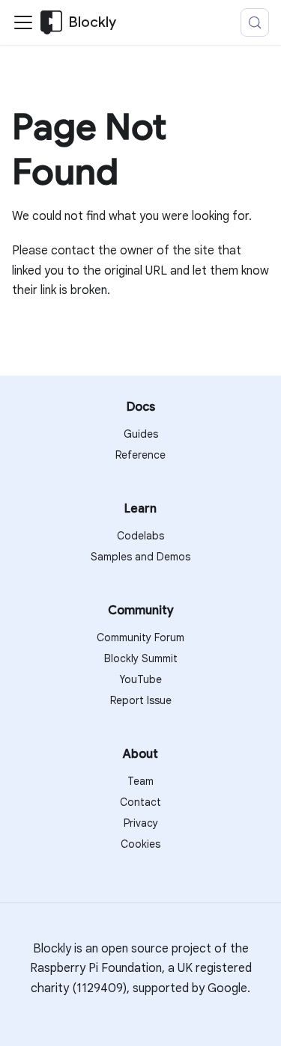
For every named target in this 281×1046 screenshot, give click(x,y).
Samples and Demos (140, 556)
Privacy (141, 823)
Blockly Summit (141, 658)
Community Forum (140, 637)
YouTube (140, 679)
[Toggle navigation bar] (23, 22)
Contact (140, 802)
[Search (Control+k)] (255, 22)
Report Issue (141, 700)
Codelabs (140, 535)
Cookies (140, 844)
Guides (141, 434)
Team (140, 781)
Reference (140, 455)
